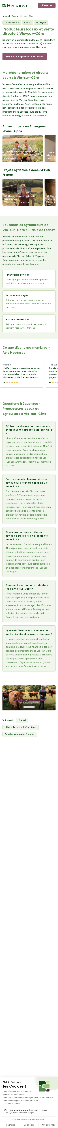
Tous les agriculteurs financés (19, 734)
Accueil (6, 16)
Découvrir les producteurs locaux (24, 56)
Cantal (15, 16)
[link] (29, 697)
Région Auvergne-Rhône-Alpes (21, 727)
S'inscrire (46, 5)
